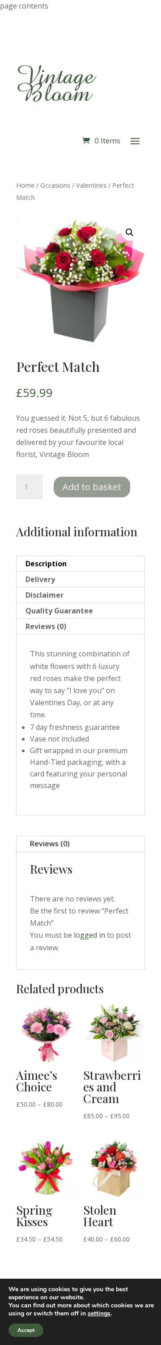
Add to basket (92, 487)
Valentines (91, 185)
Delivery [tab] (40, 579)
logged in (89, 935)
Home (25, 185)
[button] (130, 232)
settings (99, 1314)
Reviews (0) (50, 844)
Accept (25, 1330)
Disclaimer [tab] (44, 595)
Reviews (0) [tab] (45, 626)
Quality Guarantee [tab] (59, 611)
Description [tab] (46, 564)
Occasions (55, 185)
